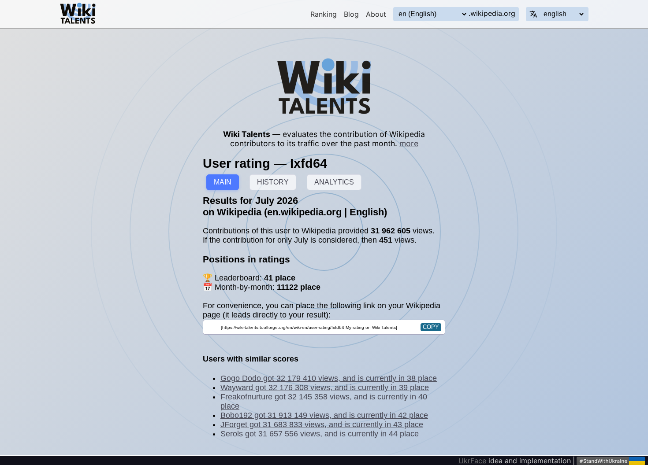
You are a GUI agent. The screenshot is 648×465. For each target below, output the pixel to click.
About (376, 14)
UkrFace (472, 460)
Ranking (323, 14)
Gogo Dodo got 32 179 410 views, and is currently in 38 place (328, 378)
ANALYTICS (334, 182)
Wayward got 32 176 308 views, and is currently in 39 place (324, 387)
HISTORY (273, 182)
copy (431, 327)
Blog (351, 14)
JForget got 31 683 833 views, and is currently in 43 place (321, 424)
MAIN (222, 182)
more (408, 143)
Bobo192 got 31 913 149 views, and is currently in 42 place (324, 415)
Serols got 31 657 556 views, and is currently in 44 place (319, 433)
